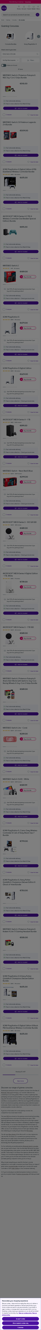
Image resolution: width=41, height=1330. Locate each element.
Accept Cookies (20, 1319)
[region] (20, 1314)
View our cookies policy (25, 1313)
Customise (20, 1327)
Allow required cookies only (20, 1323)
